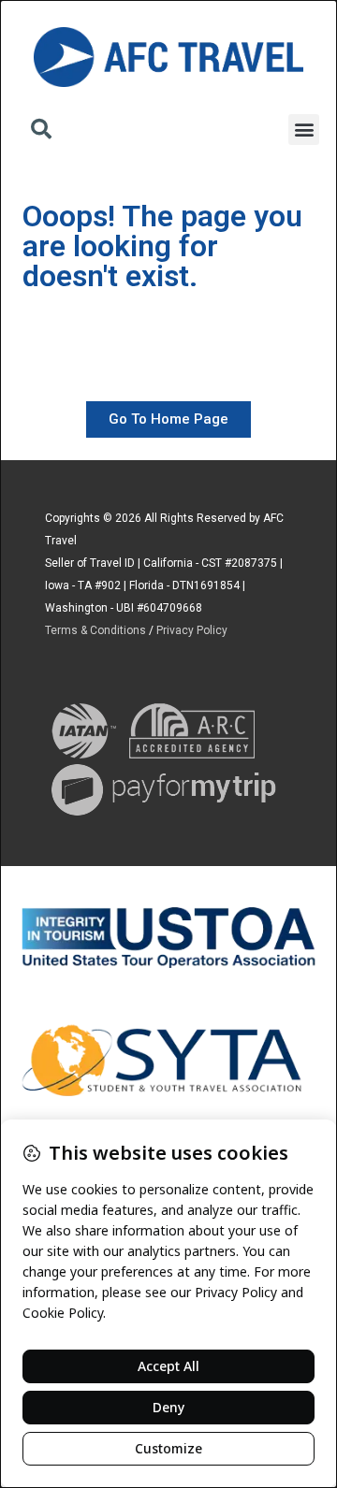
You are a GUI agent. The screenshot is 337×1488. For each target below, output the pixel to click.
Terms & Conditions (95, 630)
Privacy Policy (191, 630)
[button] (41, 131)
